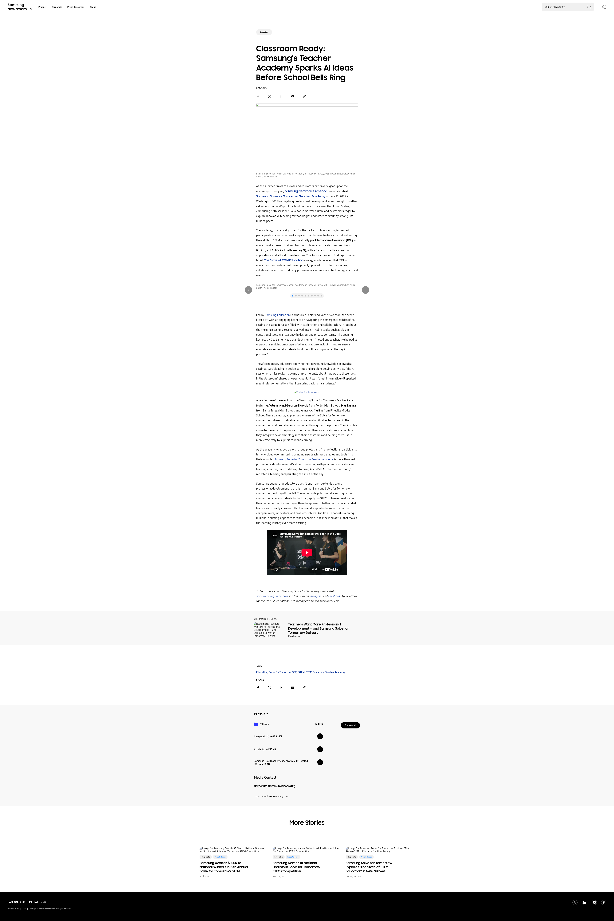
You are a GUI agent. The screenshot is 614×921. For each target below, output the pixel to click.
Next (365, 290)
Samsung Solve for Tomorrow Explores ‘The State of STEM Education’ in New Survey (369, 867)
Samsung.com (16, 902)
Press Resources (75, 7)
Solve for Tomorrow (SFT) (283, 672)
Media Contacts (39, 902)
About (93, 7)
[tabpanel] (307, 286)
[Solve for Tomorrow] (307, 392)
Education (264, 32)
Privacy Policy (13, 909)
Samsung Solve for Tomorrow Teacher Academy (304, 459)
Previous (248, 290)
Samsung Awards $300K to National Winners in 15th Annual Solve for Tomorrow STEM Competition (224, 867)
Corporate (57, 7)
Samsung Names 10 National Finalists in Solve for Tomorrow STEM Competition (296, 867)
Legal (24, 909)
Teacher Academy (335, 672)
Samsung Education (277, 315)
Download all (350, 725)
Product (42, 7)
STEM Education (315, 672)
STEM (301, 672)
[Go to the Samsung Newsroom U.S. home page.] (20, 7)
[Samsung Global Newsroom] (604, 7)
